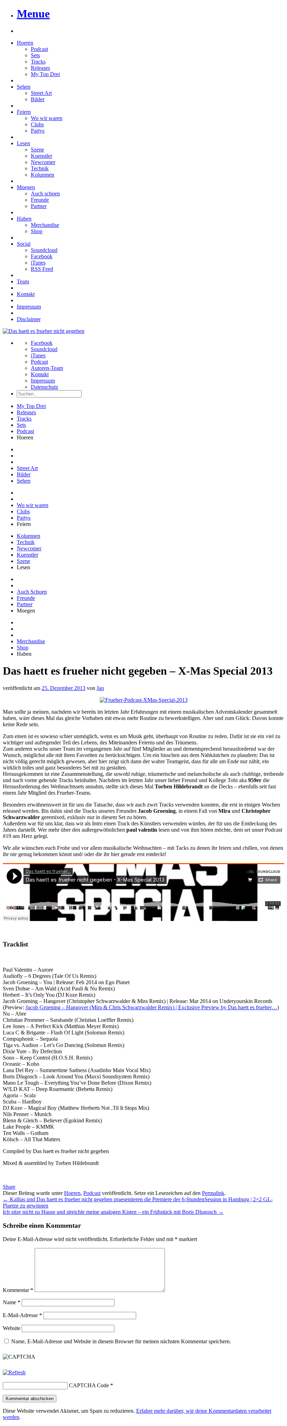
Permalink (213, 1193)
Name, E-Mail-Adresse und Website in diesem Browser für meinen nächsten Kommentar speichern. (121, 1341)
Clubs (37, 124)
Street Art (41, 93)
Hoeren (25, 43)
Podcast (39, 49)
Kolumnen (42, 175)
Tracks (38, 62)
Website (11, 1328)
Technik (40, 168)
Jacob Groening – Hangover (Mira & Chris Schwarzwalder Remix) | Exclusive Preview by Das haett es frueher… (151, 1007)
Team (23, 281)
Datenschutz (44, 387)
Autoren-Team (47, 368)
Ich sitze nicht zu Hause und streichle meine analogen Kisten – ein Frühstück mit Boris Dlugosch (113, 1212)
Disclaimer (29, 319)
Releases (40, 68)
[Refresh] (14, 1372)
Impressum (29, 307)
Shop (36, 231)
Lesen (23, 143)
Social (23, 244)
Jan (100, 688)
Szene (37, 150)
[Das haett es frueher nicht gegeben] (43, 331)
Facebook (41, 256)
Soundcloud (44, 250)
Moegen (26, 187)
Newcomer (43, 162)
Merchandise (45, 225)
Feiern (24, 112)
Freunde (40, 200)
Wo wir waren (46, 118)
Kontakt (26, 294)
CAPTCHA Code (89, 1385)
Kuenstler (41, 156)
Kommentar (18, 1290)
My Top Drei (45, 74)
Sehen (23, 87)
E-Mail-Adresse (22, 1315)
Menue (33, 13)
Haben (24, 219)
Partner (39, 206)
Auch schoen (45, 193)
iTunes (38, 263)
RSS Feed (42, 269)
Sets (35, 55)
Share (9, 1187)
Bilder (37, 99)
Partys (37, 131)
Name (11, 1302)
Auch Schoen (32, 592)
